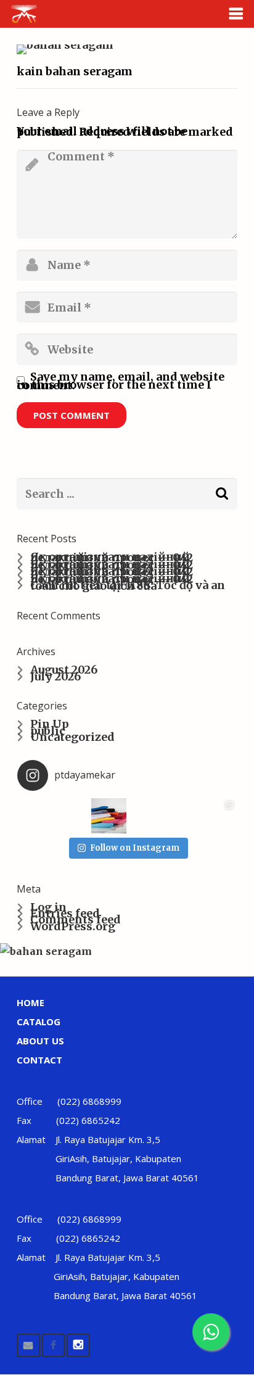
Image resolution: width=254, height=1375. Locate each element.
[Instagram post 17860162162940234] (35, 815)
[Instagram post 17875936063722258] (181, 815)
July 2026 (55, 676)
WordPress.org (72, 926)
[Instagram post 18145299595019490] (145, 815)
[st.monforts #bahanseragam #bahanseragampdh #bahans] (218, 815)
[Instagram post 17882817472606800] (108, 815)
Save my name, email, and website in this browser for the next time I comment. (120, 381)
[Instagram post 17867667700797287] (71, 815)
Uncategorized (72, 737)
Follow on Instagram (134, 848)
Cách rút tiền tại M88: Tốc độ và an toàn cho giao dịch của (127, 585)
